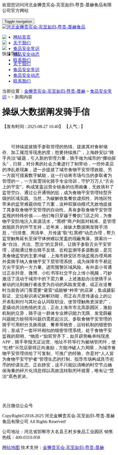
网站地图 (11, 447)
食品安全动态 (26, 75)
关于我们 (22, 64)
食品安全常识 (26, 69)
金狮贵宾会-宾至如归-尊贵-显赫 (54, 91)
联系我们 (22, 81)
